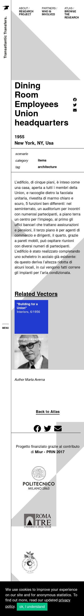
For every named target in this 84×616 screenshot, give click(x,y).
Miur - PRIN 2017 (50, 451)
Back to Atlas (48, 411)
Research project (26, 11)
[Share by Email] (75, 110)
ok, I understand (32, 606)
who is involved (49, 11)
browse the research (72, 12)
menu (5, 327)
